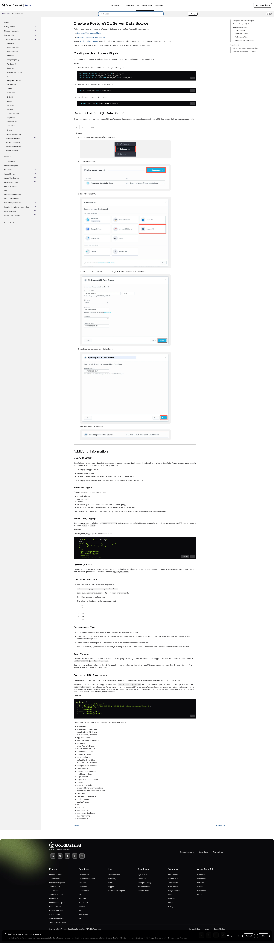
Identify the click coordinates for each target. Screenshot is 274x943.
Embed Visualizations (11, 199)
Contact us (218, 852)
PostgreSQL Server (14, 80)
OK (263, 936)
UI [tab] (76, 127)
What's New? (9, 223)
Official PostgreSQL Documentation (245, 48)
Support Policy (219, 929)
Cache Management (13, 138)
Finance (82, 894)
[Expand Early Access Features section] (35, 215)
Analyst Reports (174, 891)
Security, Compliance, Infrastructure (16, 207)
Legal (207, 929)
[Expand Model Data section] (35, 170)
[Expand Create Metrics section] (35, 174)
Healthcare (83, 887)
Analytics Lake (54, 887)
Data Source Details (242, 34)
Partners (200, 883)
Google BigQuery (13, 60)
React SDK (142, 879)
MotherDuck (11, 126)
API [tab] (83, 127)
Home (6, 23)
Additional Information (89, 41)
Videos (170, 894)
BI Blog (170, 906)
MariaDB (10, 109)
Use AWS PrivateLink (13, 142)
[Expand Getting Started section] (35, 27)
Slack (110, 883)
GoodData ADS (12, 122)
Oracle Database (13, 113)
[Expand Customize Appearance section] (35, 195)
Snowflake (10, 43)
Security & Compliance (57, 922)
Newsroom (201, 891)
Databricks (10, 68)
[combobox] (131, 14)
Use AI (6, 190)
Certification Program (116, 891)
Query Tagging (240, 30)
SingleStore (11, 118)
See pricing (203, 852)
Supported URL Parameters (244, 40)
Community (129, 5)
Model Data (8, 170)
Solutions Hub (84, 875)
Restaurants (83, 914)
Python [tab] (91, 127)
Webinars (171, 898)
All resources (173, 875)
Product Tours (173, 879)
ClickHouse (11, 93)
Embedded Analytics (57, 902)
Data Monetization (56, 910)
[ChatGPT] (52, 856)
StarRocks (10, 105)
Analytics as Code (56, 894)
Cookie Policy (148, 938)
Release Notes (143, 891)
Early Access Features (12, 215)
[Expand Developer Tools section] (35, 211)
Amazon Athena (12, 52)
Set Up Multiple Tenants (12, 203)
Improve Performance (13, 146)
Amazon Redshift (13, 47)
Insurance (82, 898)
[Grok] (74, 856)
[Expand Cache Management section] (35, 138)
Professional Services (87, 879)
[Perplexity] (82, 856)
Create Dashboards (11, 182)
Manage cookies (233, 936)
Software (82, 883)
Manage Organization (11, 31)
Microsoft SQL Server (14, 72)
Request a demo (263, 5)
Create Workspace (11, 166)
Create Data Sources (13, 39)
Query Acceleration (56, 918)
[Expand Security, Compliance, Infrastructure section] (35, 207)
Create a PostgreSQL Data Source (91, 37)
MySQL (9, 101)
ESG (80, 910)
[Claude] (60, 856)
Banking (82, 918)
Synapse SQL (11, 85)
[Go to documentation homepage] (12, 5)
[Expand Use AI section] (35, 190)
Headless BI (53, 898)
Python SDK (142, 875)
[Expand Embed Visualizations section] (35, 199)
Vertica (9, 89)
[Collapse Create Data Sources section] (35, 39)
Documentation (144, 5)
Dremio (9, 130)
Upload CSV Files (12, 151)
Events (170, 902)
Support (159, 5)
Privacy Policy (194, 929)
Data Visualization (56, 906)
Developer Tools (10, 211)
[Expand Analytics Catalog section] (35, 186)
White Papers (173, 887)
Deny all (249, 936)
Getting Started (9, 27)
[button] (120, 53)
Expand (184, 556)
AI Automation (54, 914)
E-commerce (84, 891)
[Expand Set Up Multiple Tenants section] (35, 203)
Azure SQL (10, 56)
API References (144, 887)
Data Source (11, 162)
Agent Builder (54, 879)
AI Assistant (54, 891)
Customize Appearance (12, 195)
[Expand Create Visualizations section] (35, 178)
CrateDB (10, 97)
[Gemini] (67, 856)
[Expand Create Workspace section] (35, 166)
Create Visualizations (11, 178)
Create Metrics (9, 174)
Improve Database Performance (244, 51)
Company (200, 875)
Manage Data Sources (13, 134)
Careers (200, 887)
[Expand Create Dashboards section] (35, 182)
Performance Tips (241, 37)
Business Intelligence (57, 883)
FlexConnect (11, 64)
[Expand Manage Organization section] (35, 31)
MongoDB (10, 76)
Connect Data (9, 35)
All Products (6, 14)
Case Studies (173, 883)
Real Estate (83, 902)
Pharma (82, 906)
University (116, 5)
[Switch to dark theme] (269, 13)
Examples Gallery (144, 883)
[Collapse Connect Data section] (35, 35)
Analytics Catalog (10, 186)
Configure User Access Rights (89, 33)
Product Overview (56, 875)
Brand (199, 894)
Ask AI (191, 14)
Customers (201, 879)
